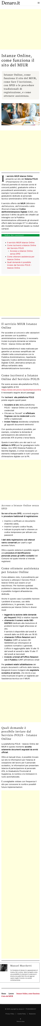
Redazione (32, 1014)
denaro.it (21, 1009)
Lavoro (11, 993)
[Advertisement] (20, 29)
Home (3, 993)
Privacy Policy (10, 1014)
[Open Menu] (39, 3)
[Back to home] (10, 3)
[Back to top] (20, 1019)
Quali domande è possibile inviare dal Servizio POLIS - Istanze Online (19, 265)
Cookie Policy (21, 1014)
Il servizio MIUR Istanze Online (21, 242)
